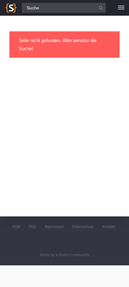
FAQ (32, 227)
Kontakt (108, 227)
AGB (16, 227)
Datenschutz (83, 227)
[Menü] (121, 7)
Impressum (54, 227)
